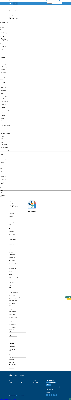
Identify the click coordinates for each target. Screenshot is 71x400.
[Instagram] (54, 395)
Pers (33, 384)
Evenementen (23, 380)
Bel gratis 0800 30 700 (51, 382)
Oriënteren (10, 384)
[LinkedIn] (49, 395)
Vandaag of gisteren (5, 39)
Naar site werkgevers (45, 0)
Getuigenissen (23, 384)
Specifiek (2, 164)
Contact (34, 385)
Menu (16, 3)
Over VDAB (34, 380)
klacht (53, 389)
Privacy (10, 399)
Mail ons (49, 384)
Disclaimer (1, 399)
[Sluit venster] (0, 29)
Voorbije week (5, 40)
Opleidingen (10, 382)
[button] (68, 297)
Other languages (16, 399)
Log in (61, 0)
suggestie (50, 389)
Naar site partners (54, 0)
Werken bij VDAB (35, 382)
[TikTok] (56, 395)
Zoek (9, 17)
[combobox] (4, 31)
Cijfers (22, 382)
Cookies (12, 399)
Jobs (9, 8)
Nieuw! (69, 299)
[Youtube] (51, 395)
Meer (1, 183)
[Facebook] (47, 395)
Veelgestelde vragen (24, 385)
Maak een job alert (11, 368)
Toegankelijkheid (6, 399)
